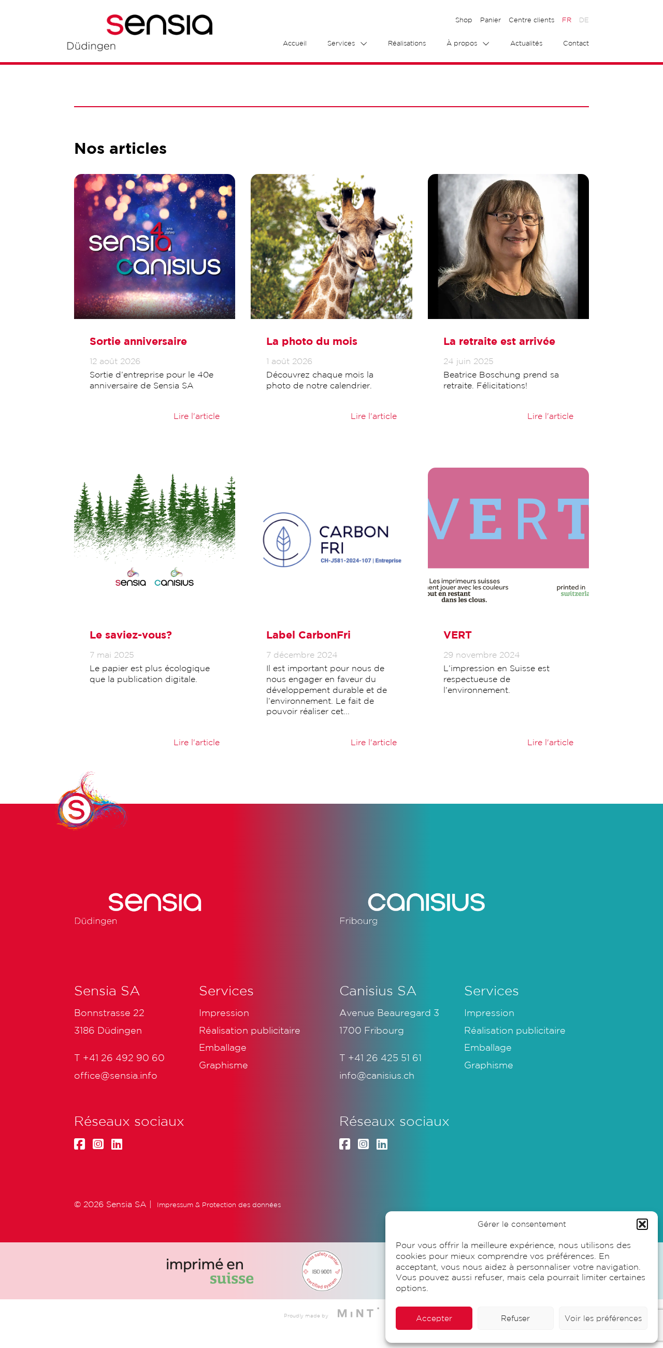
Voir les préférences (603, 1318)
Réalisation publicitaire (515, 1030)
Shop (463, 20)
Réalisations (407, 43)
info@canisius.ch (376, 1075)
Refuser (515, 1318)
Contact (576, 43)
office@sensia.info (115, 1075)
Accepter (434, 1318)
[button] (642, 1224)
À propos (461, 43)
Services (341, 43)
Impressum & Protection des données (219, 1205)
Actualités (526, 43)
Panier (490, 20)
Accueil (295, 43)
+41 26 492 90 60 (124, 1057)
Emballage (488, 1047)
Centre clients (531, 20)
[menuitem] (566, 20)
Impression (489, 1012)
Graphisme (488, 1065)
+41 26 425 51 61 (385, 1057)
